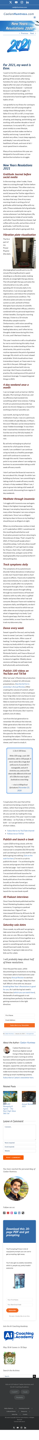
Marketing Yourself (24, 1408)
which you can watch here (24, 992)
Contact (25, 1414)
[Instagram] (12, 1213)
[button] (4, 1102)
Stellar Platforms (8, 1408)
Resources (24, 1411)
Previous (24, 33)
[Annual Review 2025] (29, 1092)
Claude (25, 1392)
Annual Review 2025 (27, 1105)
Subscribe (14, 1414)
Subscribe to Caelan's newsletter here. (18, 1077)
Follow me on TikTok (15, 833)
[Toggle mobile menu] (35, 17)
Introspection (30, 1033)
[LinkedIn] (15, 1213)
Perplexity (19, 1397)
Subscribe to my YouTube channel (20, 830)
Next (32, 33)
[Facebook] (19, 1213)
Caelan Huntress (9, 1033)
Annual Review (18, 977)
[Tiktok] (23, 1213)
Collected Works (11, 1411)
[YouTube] (8, 1213)
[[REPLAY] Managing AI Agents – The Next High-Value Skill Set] (10, 1092)
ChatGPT (15, 1392)
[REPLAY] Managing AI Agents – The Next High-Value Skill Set (9, 1109)
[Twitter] (4, 1213)
